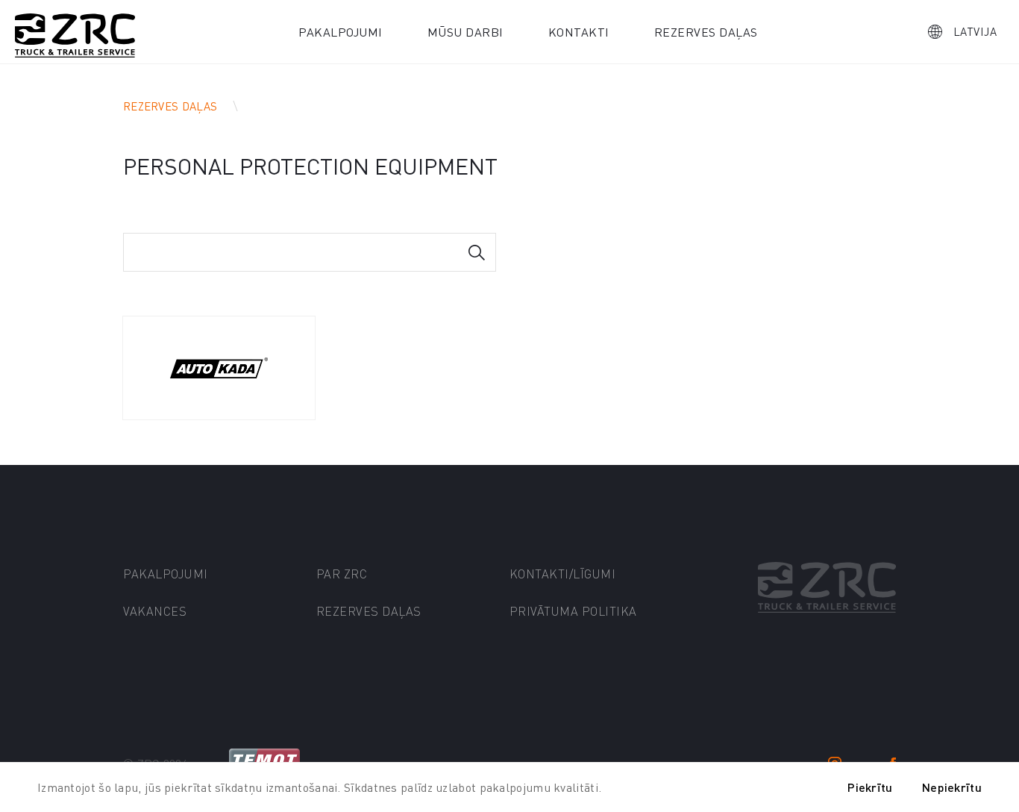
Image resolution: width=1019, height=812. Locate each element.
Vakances (154, 611)
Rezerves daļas (706, 32)
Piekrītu (869, 787)
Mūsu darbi (465, 32)
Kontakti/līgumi (563, 573)
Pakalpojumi (340, 32)
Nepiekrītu (952, 787)
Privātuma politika (573, 611)
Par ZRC (342, 573)
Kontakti (578, 32)
